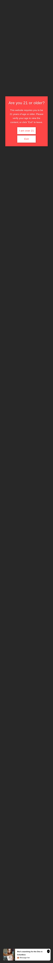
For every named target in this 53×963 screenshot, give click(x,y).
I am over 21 (26, 130)
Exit (26, 138)
